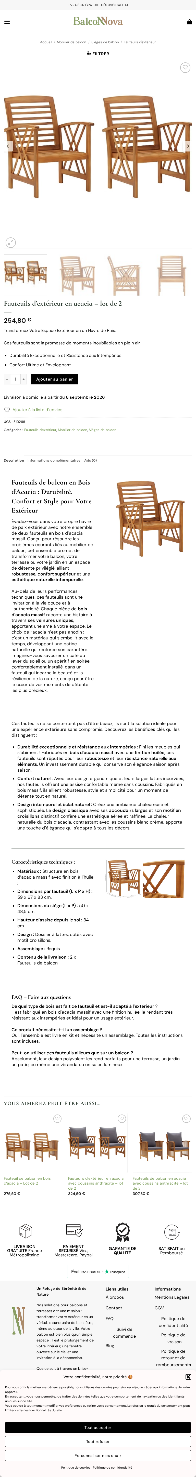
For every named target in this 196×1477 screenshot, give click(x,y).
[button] (188, 1376)
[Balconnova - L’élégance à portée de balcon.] (98, 22)
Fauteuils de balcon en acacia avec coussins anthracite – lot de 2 (160, 1183)
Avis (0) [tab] (90, 460)
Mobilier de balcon (71, 42)
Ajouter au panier (54, 379)
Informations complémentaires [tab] (54, 460)
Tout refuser (98, 1441)
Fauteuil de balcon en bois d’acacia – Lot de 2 (27, 1181)
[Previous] (14, 155)
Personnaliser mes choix (98, 1455)
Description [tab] (14, 460)
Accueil (46, 42)
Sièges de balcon (105, 42)
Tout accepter (98, 1427)
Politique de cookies (75, 1468)
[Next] (182, 155)
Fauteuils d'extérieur (140, 42)
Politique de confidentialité (112, 1468)
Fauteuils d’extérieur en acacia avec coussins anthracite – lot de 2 (96, 1183)
